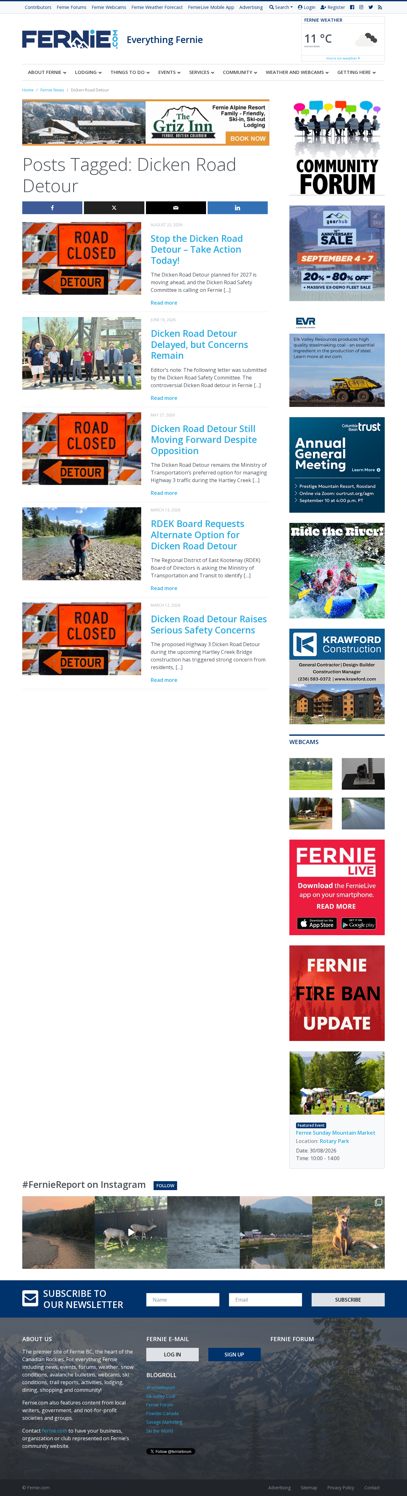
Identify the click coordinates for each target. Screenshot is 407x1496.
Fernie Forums (71, 7)
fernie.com (54, 1430)
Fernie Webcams (109, 7)
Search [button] (281, 7)
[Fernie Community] (74, 37)
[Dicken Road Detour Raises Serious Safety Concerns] (81, 638)
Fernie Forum (159, 1405)
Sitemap (309, 1488)
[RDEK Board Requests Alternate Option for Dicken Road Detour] (81, 543)
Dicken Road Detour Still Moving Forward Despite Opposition (204, 439)
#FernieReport (160, 1387)
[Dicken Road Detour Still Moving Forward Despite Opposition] (81, 448)
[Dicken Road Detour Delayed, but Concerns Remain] (81, 353)
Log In (172, 1354)
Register (335, 7)
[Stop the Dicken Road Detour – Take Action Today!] (81, 257)
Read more (164, 302)
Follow (165, 1185)
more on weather (342, 58)
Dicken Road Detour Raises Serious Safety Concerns (209, 624)
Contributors (38, 7)
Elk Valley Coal (160, 1396)
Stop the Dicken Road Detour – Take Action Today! (197, 249)
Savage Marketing (164, 1422)
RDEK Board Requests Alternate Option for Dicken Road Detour (198, 534)
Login (308, 7)
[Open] (58, 1232)
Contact (372, 1488)
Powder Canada (162, 1413)
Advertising (251, 7)
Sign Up (234, 1354)
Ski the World (159, 1431)
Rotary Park (334, 1141)
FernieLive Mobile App (211, 7)
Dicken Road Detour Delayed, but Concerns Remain (199, 344)
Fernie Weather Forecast (157, 7)
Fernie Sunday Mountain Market (336, 1132)
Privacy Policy (341, 1488)
